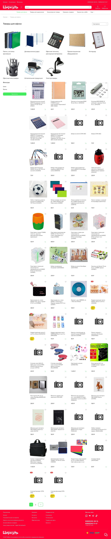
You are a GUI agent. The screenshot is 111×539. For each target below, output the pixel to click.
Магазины (20, 2)
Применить (14, 94)
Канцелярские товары (53, 12)
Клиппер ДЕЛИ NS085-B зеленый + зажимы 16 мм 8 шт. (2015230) (98, 103)
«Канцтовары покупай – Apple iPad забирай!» (14, 525)
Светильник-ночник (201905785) (76, 363)
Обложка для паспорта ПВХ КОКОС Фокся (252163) (97, 397)
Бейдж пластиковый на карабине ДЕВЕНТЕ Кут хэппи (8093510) (57, 169)
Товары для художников (37, 12)
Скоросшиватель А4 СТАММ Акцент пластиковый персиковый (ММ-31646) (58, 104)
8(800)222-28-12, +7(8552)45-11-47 (97, 2)
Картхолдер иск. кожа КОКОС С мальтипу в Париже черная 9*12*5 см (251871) (58, 302)
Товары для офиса (22, 12)
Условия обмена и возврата (10, 522)
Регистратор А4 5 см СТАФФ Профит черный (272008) (98, 364)
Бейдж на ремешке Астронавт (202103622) (57, 266)
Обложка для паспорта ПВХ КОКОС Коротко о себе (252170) (37, 429)
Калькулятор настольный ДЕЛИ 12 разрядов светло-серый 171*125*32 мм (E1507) (37, 104)
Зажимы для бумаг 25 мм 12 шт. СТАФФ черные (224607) (98, 267)
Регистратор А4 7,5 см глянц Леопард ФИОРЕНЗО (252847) (37, 397)
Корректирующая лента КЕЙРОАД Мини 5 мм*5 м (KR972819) (58, 334)
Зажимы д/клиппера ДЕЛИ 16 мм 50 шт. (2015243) (78, 102)
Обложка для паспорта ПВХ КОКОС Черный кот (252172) (57, 429)
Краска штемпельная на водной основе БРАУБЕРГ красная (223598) (78, 334)
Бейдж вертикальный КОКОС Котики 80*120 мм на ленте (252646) (37, 169)
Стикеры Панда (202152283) (95, 459)
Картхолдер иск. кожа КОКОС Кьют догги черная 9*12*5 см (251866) (37, 301)
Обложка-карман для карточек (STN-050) (57, 396)
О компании (12, 2)
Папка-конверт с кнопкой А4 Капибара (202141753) (98, 200)
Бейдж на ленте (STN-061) (78, 133)
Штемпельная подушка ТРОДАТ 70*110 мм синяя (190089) (58, 460)
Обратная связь (36, 520)
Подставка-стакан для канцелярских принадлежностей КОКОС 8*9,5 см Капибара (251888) (78, 235)
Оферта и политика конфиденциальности (13, 520)
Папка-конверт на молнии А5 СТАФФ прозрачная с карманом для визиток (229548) (78, 202)
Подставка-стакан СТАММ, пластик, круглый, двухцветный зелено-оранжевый (38, 235)
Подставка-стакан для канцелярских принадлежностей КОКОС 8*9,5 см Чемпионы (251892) (37, 269)
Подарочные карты (50, 520)
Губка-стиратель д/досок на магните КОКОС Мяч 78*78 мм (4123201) (37, 201)
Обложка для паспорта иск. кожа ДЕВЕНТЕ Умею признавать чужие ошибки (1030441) (78, 398)
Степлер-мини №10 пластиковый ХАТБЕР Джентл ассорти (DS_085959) (57, 365)
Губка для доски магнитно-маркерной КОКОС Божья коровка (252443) (97, 170)
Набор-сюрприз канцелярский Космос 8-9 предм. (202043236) (98, 429)
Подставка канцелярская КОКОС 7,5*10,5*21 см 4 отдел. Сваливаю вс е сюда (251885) (58, 235)
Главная (5, 17)
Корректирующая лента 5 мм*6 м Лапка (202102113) (37, 333)
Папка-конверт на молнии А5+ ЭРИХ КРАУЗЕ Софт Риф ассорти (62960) (58, 201)
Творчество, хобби (82, 12)
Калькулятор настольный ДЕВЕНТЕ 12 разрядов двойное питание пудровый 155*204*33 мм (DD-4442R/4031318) (58, 136)
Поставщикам (49, 517)
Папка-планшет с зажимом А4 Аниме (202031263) (97, 334)
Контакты (34, 515)
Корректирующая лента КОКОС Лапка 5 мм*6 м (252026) (98, 301)
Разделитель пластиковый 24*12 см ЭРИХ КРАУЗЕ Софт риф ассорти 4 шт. (78, 460)
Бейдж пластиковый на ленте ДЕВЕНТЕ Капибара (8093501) (78, 169)
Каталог (5, 2)
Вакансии (48, 522)
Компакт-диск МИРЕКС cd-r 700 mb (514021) (78, 300)
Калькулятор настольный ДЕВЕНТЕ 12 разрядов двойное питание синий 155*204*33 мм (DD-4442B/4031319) (37, 136)
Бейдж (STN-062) (96, 133)
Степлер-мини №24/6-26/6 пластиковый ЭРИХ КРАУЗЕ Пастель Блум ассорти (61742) (37, 365)
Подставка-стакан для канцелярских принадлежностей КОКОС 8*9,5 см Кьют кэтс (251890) (98, 235)
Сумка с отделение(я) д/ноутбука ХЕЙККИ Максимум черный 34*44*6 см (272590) (37, 461)
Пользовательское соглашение (11, 517)
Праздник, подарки (68, 12)
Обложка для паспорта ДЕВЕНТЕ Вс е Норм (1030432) (77, 429)
